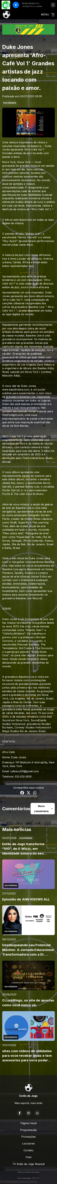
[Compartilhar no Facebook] (22, 793)
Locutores (28, 1143)
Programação (28, 1130)
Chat (28, 1157)
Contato (28, 1150)
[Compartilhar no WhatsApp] (35, 793)
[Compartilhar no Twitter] (28, 793)
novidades (9, 102)
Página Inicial (28, 1123)
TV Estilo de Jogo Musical (29, 1164)
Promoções (28, 1136)
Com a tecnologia (24, 1178)
